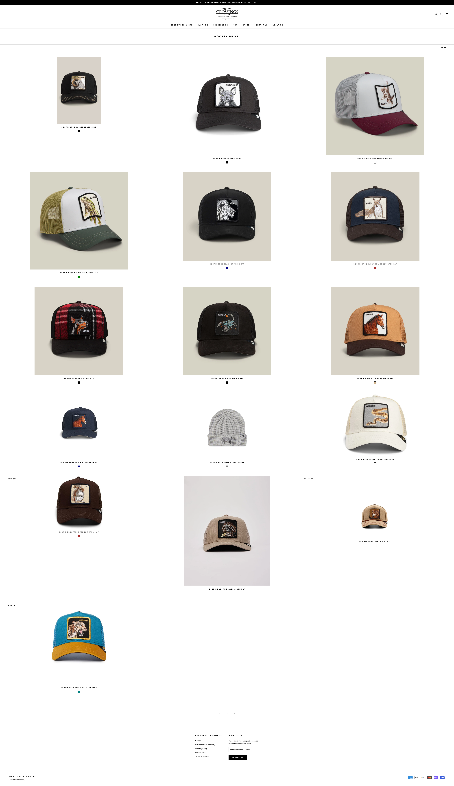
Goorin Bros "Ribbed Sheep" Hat (227, 462)
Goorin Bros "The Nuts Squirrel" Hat (79, 532)
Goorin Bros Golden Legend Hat (78, 127)
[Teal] (79, 692)
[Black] (79, 131)
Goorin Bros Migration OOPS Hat (375, 158)
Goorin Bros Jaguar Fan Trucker (79, 687)
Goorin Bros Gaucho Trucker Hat (375, 379)
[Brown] (375, 268)
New (235, 25)
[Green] (79, 277)
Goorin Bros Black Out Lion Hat (227, 264)
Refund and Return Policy (205, 745)
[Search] (441, 14)
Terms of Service (202, 756)
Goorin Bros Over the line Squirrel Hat (375, 264)
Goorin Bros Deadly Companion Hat (375, 460)
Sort (444, 48)
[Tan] (375, 383)
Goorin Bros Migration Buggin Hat (79, 273)
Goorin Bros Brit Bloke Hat (79, 379)
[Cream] (375, 464)
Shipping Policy (201, 749)
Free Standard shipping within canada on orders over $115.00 (227, 2)
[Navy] (227, 268)
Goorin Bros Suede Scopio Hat (226, 379)
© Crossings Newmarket (22, 776)
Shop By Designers (181, 25)
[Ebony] (227, 593)
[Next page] (234, 713)
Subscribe (237, 757)
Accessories (220, 25)
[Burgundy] (375, 162)
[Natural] (375, 545)
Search (198, 741)
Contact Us (261, 25)
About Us (278, 25)
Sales (246, 25)
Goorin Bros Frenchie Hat (227, 158)
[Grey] (227, 466)
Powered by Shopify (17, 780)
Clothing (203, 25)
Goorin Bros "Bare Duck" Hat (375, 541)
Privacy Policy (200, 753)
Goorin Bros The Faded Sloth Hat (227, 589)
